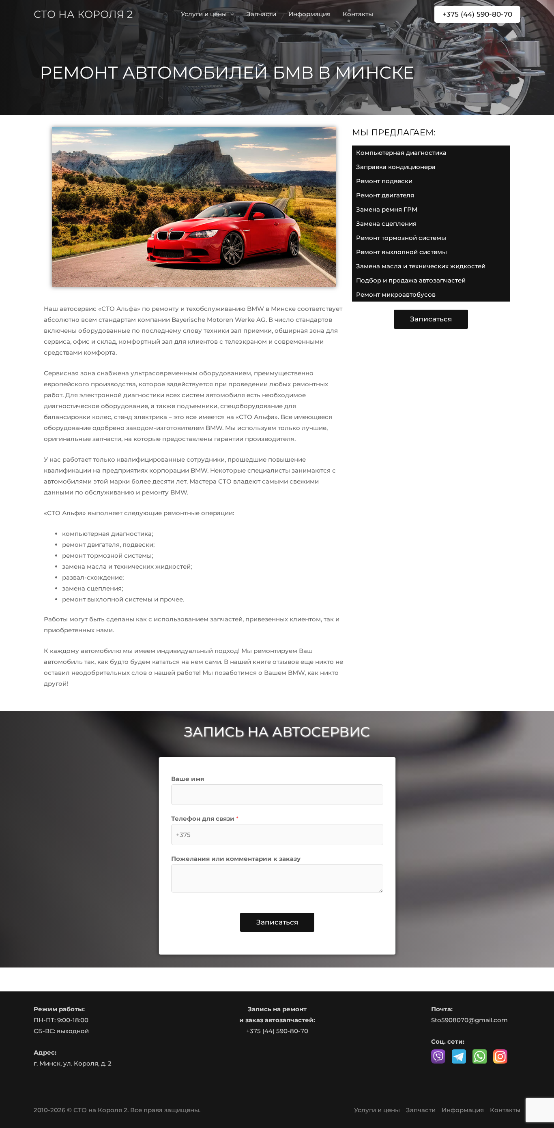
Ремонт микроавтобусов (396, 294)
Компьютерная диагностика (401, 152)
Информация (309, 14)
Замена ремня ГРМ (386, 209)
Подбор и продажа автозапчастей (411, 280)
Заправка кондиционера (396, 167)
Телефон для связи (204, 818)
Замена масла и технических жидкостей (420, 266)
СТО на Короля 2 (83, 14)
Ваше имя (187, 779)
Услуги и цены (204, 14)
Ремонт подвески (384, 181)
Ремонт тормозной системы (401, 238)
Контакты (358, 14)
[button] (477, 14)
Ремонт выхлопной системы (401, 252)
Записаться (277, 922)
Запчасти (261, 14)
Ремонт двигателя (385, 195)
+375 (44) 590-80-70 (277, 1031)
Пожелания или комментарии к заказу (236, 859)
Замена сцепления (386, 223)
